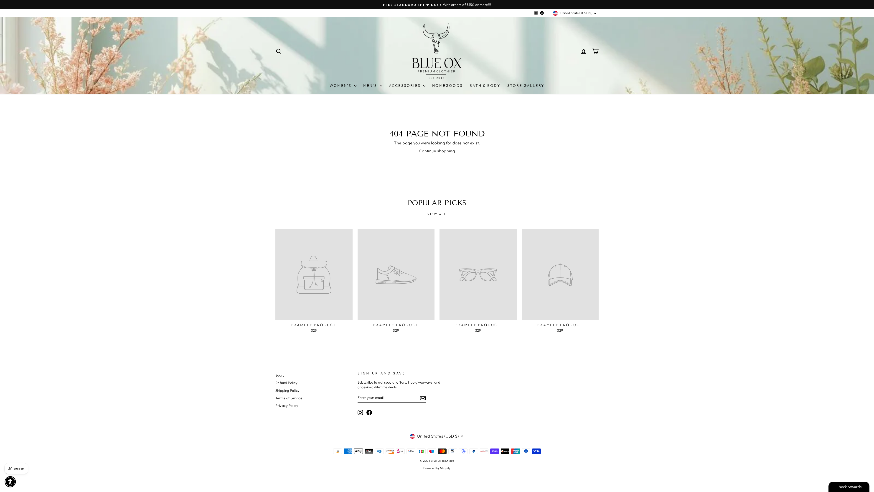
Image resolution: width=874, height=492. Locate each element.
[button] (10, 481)
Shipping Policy (287, 390)
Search (281, 375)
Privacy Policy (286, 405)
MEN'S (371, 85)
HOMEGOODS (447, 85)
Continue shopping (437, 151)
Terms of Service (288, 398)
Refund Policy (286, 383)
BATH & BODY (485, 85)
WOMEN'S (341, 85)
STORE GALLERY (525, 85)
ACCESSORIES (405, 85)
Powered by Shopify (436, 468)
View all (437, 214)
